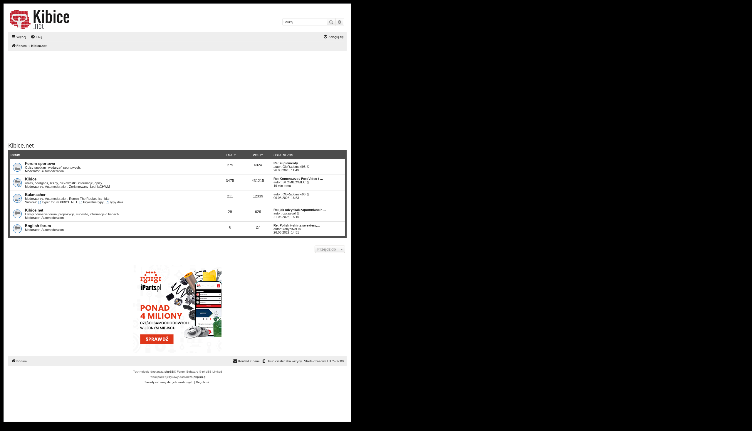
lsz (100, 198)
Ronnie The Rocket (83, 198)
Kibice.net (21, 145)
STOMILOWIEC (294, 182)
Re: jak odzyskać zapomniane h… (299, 210)
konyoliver (290, 229)
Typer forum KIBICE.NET (60, 202)
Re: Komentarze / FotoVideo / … (298, 178)
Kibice (30, 179)
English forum (38, 226)
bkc (107, 198)
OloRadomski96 (294, 166)
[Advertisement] (184, 96)
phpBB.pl (200, 376)
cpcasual (289, 213)
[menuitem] (36, 36)
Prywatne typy (93, 202)
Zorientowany (78, 186)
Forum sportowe (40, 163)
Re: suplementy (285, 163)
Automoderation (52, 171)
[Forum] (39, 19)
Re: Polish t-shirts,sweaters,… (296, 225)
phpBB (169, 371)
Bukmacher (35, 194)
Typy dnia (116, 202)
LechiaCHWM (100, 186)
